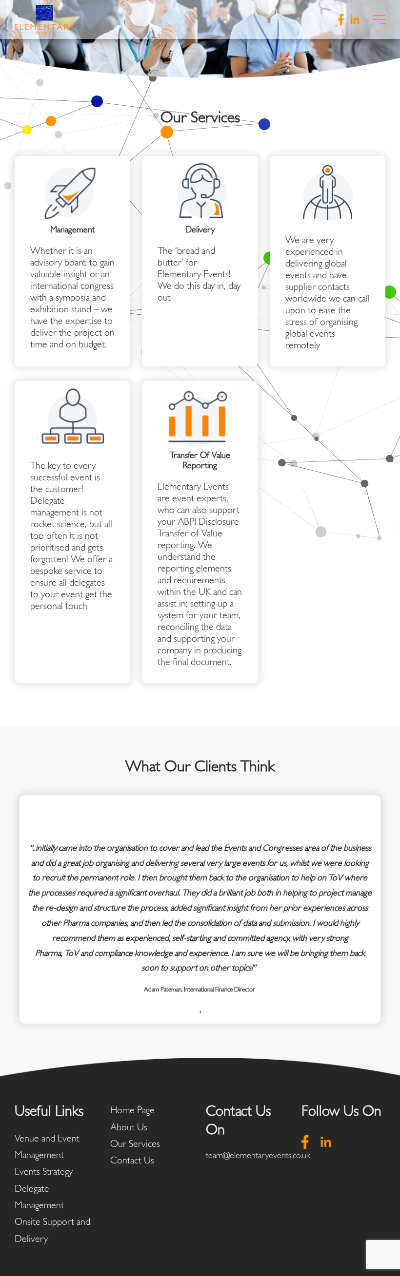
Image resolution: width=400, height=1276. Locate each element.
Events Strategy (44, 1171)
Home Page (132, 1110)
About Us (128, 1127)
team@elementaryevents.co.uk (258, 1155)
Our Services (135, 1143)
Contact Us (132, 1160)
